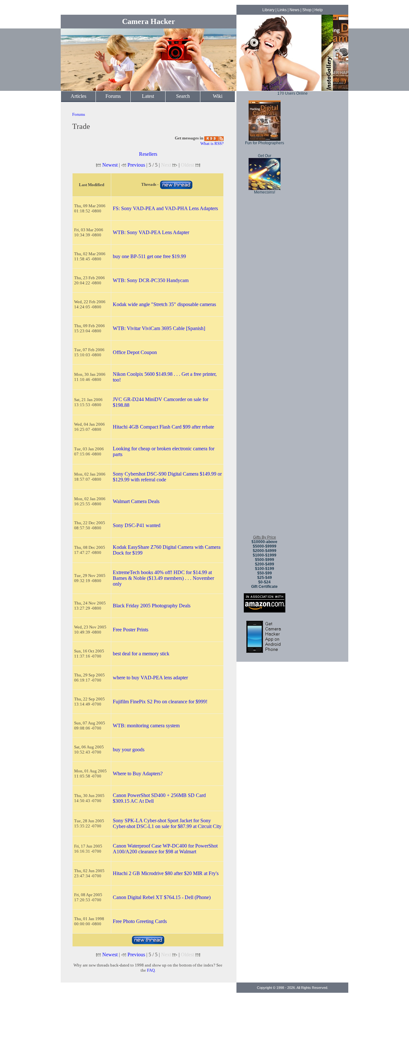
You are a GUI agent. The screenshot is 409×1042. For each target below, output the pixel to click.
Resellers (148, 154)
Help (318, 10)
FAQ (151, 970)
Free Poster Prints (130, 629)
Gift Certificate (264, 586)
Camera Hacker (148, 21)
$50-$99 (264, 573)
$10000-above (264, 542)
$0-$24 (264, 582)
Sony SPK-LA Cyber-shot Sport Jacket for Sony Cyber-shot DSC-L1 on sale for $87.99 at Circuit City (167, 823)
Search (183, 96)
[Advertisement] (264, 435)
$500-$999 (264, 559)
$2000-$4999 (264, 551)
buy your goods (128, 749)
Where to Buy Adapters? (138, 773)
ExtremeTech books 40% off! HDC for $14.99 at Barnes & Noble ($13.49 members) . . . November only (163, 578)
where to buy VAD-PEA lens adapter (150, 677)
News (294, 10)
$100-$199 (264, 568)
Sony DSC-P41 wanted (136, 525)
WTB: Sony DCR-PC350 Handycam (151, 280)
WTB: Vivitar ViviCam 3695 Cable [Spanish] (159, 328)
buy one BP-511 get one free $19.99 (149, 256)
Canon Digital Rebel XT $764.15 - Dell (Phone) (162, 897)
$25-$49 (264, 577)
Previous (136, 165)
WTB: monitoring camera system (146, 725)
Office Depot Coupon (135, 352)
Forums (113, 96)
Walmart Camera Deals (136, 501)
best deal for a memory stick (141, 653)
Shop (307, 10)
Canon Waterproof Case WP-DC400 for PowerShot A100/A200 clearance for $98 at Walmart (165, 848)
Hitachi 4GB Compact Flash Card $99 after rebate (163, 427)
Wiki (217, 96)
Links (282, 10)
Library (268, 10)
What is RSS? (212, 143)
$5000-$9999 (264, 546)
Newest (110, 165)
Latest (148, 96)
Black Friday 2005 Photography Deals (151, 605)
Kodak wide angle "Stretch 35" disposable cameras (164, 304)
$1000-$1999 (264, 555)
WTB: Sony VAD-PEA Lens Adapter (151, 232)
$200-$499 (264, 564)
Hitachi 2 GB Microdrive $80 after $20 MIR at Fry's (166, 873)
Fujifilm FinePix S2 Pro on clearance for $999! (160, 701)
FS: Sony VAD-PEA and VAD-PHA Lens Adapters (165, 208)
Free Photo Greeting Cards (140, 921)
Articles (78, 96)
